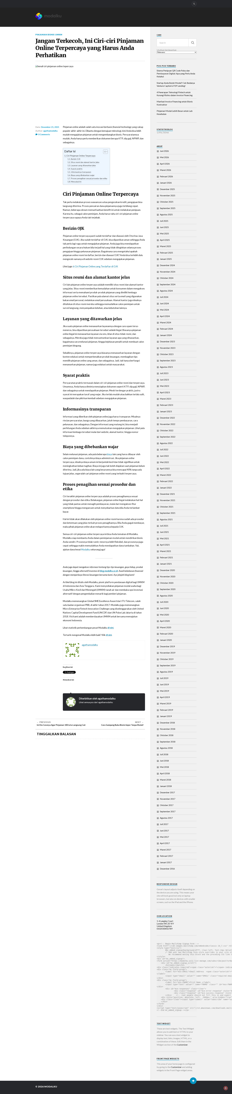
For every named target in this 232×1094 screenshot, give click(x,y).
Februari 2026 (166, 176)
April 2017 (165, 843)
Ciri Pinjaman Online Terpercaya (80, 155)
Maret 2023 (165, 398)
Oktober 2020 (166, 583)
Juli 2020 (164, 602)
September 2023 (167, 360)
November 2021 (167, 500)
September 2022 (167, 436)
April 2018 (165, 773)
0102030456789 (164, 928)
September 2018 (167, 741)
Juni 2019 (164, 684)
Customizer (182, 1044)
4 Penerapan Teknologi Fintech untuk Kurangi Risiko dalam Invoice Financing (175, 93)
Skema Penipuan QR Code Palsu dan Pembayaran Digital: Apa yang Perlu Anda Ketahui (176, 73)
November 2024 (167, 271)
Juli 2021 (164, 525)
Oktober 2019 (166, 659)
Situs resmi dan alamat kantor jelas (85, 162)
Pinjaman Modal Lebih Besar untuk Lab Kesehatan (175, 112)
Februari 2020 (166, 633)
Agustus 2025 (166, 214)
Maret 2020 (165, 627)
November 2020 (167, 576)
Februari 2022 (166, 481)
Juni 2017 (164, 830)
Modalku (85, 549)
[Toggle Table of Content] (104, 151)
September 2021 (167, 513)
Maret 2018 (165, 779)
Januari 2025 (166, 259)
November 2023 (167, 348)
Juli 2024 (164, 297)
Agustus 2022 (166, 443)
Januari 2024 (166, 335)
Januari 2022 (166, 487)
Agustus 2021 (166, 519)
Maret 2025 (165, 246)
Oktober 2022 (166, 430)
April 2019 (165, 697)
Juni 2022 (164, 456)
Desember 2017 (167, 792)
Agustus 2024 (166, 290)
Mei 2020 (164, 614)
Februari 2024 (166, 328)
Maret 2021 (165, 551)
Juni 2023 (164, 379)
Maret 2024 (165, 322)
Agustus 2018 (166, 748)
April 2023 (165, 392)
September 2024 (167, 284)
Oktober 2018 (166, 735)
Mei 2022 (164, 462)
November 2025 (167, 195)
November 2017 (167, 799)
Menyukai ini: (76, 181)
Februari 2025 (166, 252)
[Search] (194, 3)
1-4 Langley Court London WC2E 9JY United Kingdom (165, 923)
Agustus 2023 (166, 367)
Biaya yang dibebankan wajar (83, 175)
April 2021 (165, 544)
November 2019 (167, 652)
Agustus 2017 (166, 818)
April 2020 (165, 621)
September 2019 (167, 665)
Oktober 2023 (166, 354)
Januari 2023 (166, 411)
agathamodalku (50, 131)
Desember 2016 (167, 868)
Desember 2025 (167, 189)
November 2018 (167, 729)
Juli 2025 (164, 221)
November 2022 (167, 424)
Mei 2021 (164, 538)
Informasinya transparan (81, 172)
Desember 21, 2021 (50, 127)
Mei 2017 (164, 837)
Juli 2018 (164, 754)
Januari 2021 (166, 563)
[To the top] (193, 1080)
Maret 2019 (165, 703)
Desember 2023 (167, 341)
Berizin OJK (75, 159)
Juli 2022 (164, 449)
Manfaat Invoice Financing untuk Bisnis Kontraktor (175, 103)
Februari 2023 (166, 405)
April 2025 (165, 240)
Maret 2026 (165, 170)
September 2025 (167, 208)
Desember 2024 (167, 265)
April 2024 (165, 316)
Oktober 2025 (166, 201)
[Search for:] (177, 43)
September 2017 (167, 811)
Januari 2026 (166, 182)
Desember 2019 (167, 646)
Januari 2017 (166, 862)
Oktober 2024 (166, 278)
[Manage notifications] (226, 1088)
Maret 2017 (165, 849)
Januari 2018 (166, 786)
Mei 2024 (164, 309)
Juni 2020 (164, 608)
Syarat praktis (76, 169)
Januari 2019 (166, 716)
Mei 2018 (164, 767)
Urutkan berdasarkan (166, 50)
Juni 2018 (164, 760)
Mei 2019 (164, 691)
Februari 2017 (166, 856)
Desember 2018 (167, 722)
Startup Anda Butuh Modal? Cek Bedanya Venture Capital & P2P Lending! (176, 84)
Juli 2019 (164, 678)
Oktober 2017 (166, 805)
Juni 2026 (164, 151)
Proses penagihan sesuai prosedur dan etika (89, 178)
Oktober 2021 (166, 506)
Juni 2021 (164, 532)
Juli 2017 (164, 824)
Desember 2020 (167, 570)
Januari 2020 (166, 640)
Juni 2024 (164, 303)
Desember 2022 (167, 417)
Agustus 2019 (166, 671)
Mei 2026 (164, 157)
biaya (109, 454)
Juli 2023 (164, 373)
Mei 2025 (164, 233)
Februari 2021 (166, 557)
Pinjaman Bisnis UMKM (48, 34)
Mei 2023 (164, 386)
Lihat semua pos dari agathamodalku (96, 702)
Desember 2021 (167, 494)
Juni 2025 (164, 227)
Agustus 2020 (166, 595)
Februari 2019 (166, 710)
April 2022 (165, 468)
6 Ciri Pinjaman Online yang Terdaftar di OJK (95, 266)
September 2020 (167, 589)
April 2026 (165, 163)
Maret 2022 (165, 475)
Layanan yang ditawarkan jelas (83, 165)
